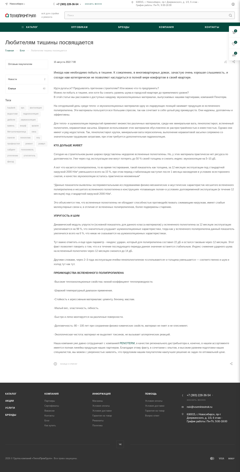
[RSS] (225, 61)
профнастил (13, 143)
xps (22, 108)
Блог (47, 420)
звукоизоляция (28, 120)
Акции (9, 401)
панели (11, 137)
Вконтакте (120, 444)
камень (10, 126)
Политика (97, 425)
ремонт (29, 143)
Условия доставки (102, 410)
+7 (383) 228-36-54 (67, 4)
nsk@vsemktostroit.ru (199, 406)
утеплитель (29, 155)
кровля (35, 126)
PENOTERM (127, 343)
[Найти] (230, 15)
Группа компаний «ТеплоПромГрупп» (32, 458)
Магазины (97, 401)
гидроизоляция (30, 114)
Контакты (49, 415)
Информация (101, 394)
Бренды (10, 415)
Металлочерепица (16, 131)
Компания (51, 394)
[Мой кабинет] (233, 4)
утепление (12, 155)
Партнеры (49, 401)
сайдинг (11, 149)
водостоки (12, 114)
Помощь (151, 394)
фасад (10, 161)
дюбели (11, 120)
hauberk (11, 108)
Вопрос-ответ (152, 415)
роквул (41, 143)
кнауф (23, 126)
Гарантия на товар (102, 415)
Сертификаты (51, 405)
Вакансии (49, 410)
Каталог (11, 394)
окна (34, 131)
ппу (38, 137)
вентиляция (36, 108)
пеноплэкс (25, 137)
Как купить (50, 425)
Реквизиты (97, 420)
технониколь (27, 149)
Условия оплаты (101, 405)
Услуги (10, 408)
